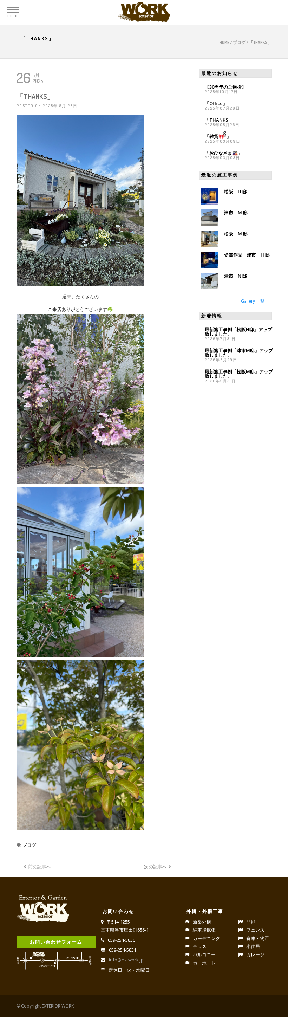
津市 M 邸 (236, 212)
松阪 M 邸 (236, 234)
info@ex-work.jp (126, 960)
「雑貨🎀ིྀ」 (218, 136)
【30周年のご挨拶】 (225, 87)
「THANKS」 (219, 120)
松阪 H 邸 (235, 191)
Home (224, 42)
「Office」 (216, 103)
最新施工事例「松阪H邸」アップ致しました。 (238, 331)
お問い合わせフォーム (56, 942)
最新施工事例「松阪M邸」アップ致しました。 (239, 373)
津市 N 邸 (235, 276)
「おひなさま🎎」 (223, 153)
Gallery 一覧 (252, 301)
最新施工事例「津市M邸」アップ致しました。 (239, 352)
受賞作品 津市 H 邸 (247, 255)
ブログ (239, 42)
